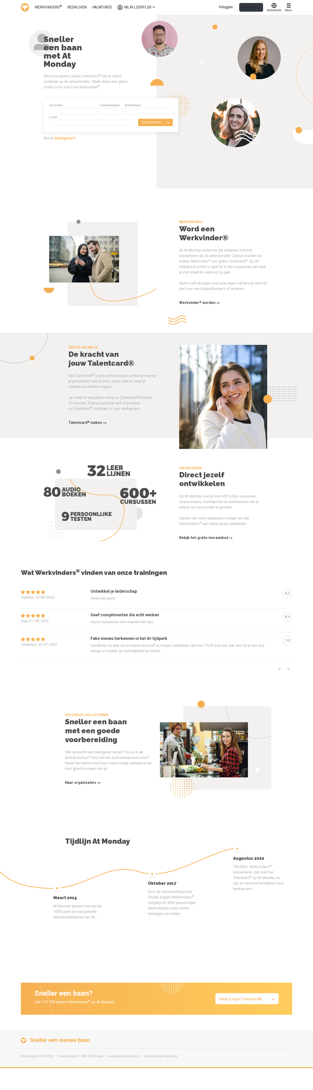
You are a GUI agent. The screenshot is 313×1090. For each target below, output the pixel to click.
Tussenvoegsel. (109, 105)
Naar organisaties (81, 782)
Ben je (60, 138)
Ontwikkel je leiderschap (114, 591)
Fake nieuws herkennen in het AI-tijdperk (129, 638)
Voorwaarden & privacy (160, 1056)
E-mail (53, 117)
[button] (280, 669)
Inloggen (226, 7)
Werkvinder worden (197, 302)
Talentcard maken (86, 422)
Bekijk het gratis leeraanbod (204, 538)
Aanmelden (251, 7)
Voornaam (56, 105)
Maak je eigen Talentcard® (240, 999)
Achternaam (133, 105)
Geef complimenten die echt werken (125, 614)
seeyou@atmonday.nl (123, 1056)
